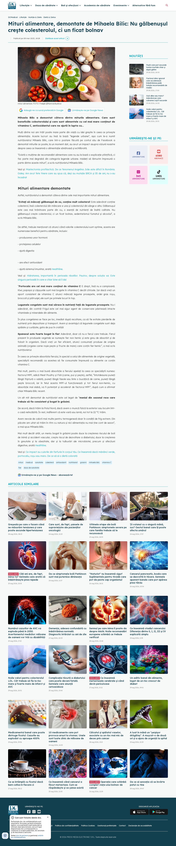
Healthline (57, 269)
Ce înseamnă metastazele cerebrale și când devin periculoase (106, 680)
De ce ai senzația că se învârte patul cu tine (147, 783)
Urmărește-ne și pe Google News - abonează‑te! (47, 475)
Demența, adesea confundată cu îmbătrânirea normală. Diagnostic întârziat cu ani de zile (67, 631)
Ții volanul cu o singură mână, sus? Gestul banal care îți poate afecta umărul (148, 527)
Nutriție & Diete (35, 17)
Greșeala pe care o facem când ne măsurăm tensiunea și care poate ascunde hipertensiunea (26, 527)
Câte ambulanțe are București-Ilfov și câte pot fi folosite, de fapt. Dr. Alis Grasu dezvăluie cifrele (156, 119)
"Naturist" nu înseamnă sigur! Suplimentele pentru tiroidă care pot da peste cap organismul (107, 576)
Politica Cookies (88, 825)
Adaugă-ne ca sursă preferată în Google (43, 110)
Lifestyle (23, 17)
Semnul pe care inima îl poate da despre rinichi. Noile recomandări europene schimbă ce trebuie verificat (108, 633)
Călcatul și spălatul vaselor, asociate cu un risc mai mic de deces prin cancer (106, 735)
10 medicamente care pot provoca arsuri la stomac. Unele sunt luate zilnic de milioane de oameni (67, 737)
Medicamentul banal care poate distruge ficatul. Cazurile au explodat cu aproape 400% (26, 735)
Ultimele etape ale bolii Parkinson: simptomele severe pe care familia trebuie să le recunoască (108, 529)
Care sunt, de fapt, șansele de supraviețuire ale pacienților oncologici (66, 527)
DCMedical (13, 17)
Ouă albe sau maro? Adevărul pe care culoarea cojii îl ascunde (156, 84)
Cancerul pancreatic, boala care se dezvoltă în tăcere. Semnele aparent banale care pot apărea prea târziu (148, 578)
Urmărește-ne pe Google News (87, 110)
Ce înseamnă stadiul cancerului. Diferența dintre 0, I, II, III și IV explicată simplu (148, 631)
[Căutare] (167, 5)
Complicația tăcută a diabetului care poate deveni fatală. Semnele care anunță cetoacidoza (67, 682)
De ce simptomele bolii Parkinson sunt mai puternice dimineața (67, 575)
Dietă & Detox (49, 17)
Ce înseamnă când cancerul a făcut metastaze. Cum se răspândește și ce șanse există (66, 784)
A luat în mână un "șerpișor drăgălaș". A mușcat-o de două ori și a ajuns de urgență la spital (148, 735)
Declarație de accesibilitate (140, 825)
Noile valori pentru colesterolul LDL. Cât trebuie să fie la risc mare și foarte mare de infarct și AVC (156, 100)
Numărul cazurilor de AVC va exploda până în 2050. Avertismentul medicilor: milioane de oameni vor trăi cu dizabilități (27, 633)
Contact (122, 825)
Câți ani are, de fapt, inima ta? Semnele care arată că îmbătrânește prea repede (26, 576)
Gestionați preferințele (106, 825)
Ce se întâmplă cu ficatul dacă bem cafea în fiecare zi (25, 783)
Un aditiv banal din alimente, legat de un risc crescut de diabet (146, 680)
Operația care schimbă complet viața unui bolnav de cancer (107, 784)
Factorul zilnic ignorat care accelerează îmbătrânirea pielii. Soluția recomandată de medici (156, 69)
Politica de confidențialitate (67, 825)
